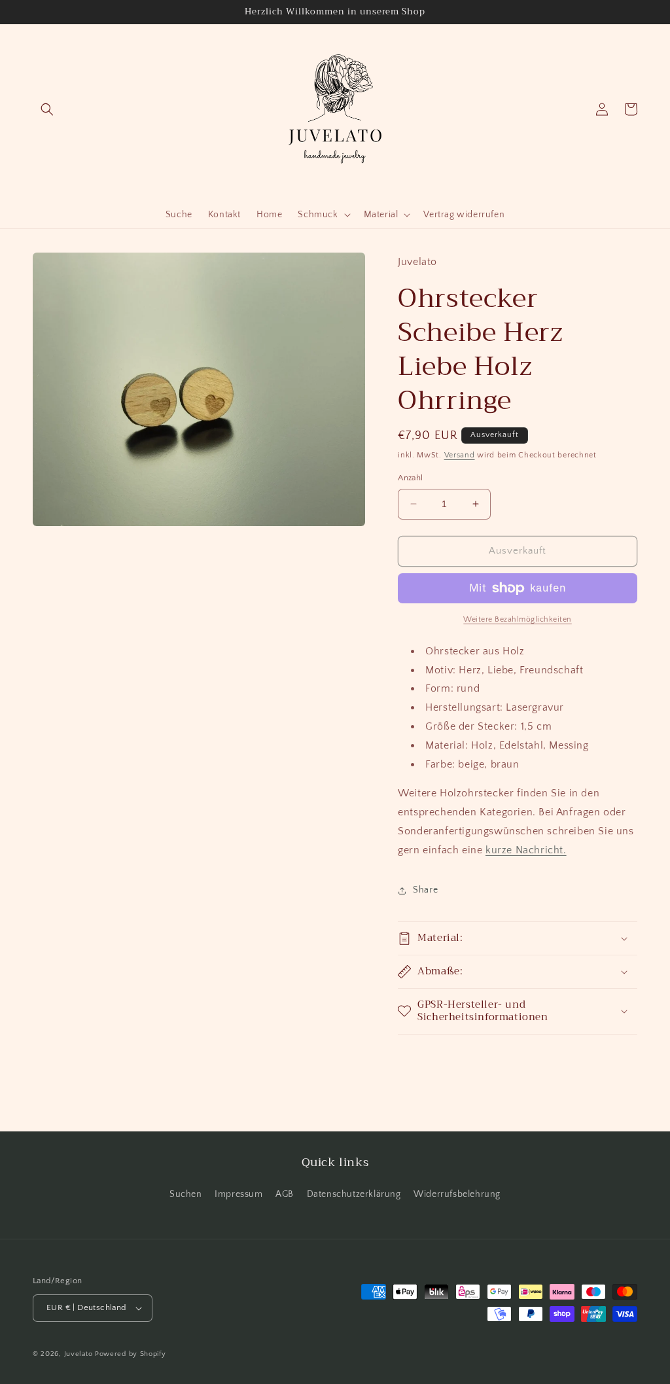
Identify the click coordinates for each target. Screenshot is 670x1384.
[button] (47, 109)
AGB (284, 1194)
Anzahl (410, 477)
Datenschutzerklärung (354, 1194)
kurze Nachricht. (526, 850)
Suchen (185, 1194)
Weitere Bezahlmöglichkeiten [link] (517, 619)
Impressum (238, 1194)
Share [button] (425, 890)
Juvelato (78, 1354)
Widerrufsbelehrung (457, 1194)
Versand (459, 455)
